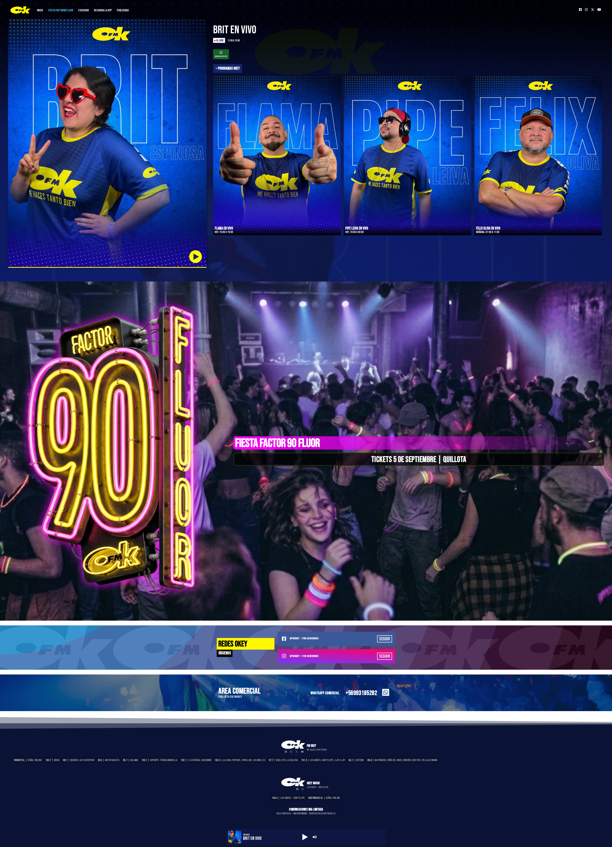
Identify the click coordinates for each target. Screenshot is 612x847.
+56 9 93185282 (299, 813)
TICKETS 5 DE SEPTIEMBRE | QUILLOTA (418, 460)
